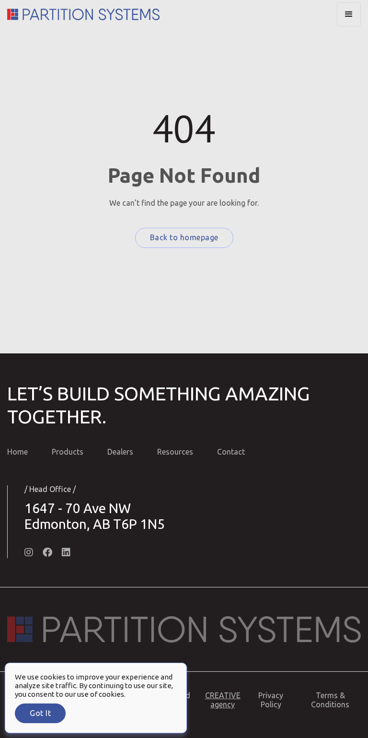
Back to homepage (184, 237)
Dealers (120, 451)
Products (67, 451)
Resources (175, 451)
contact (231, 451)
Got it (40, 713)
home (17, 451)
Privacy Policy (270, 700)
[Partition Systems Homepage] (83, 14)
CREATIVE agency (223, 700)
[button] (349, 14)
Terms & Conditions (330, 700)
